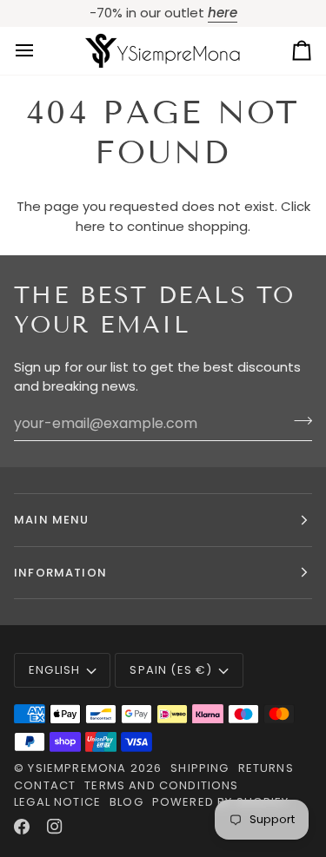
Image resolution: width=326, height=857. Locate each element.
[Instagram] (55, 826)
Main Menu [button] (52, 519)
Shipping (199, 768)
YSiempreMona (77, 768)
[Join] (297, 421)
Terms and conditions (161, 785)
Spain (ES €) (171, 670)
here (90, 226)
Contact (45, 785)
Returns (266, 768)
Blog (126, 802)
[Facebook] (22, 826)
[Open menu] (40, 51)
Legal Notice (57, 802)
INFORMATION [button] (60, 572)
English (54, 670)
